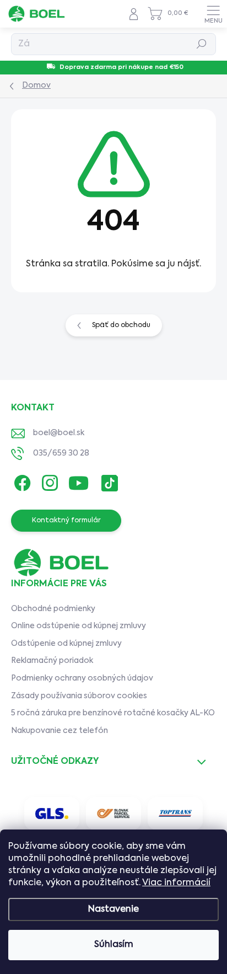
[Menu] (213, 14)
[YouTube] (78, 481)
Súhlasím (113, 944)
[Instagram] (48, 481)
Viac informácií (176, 883)
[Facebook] (20, 481)
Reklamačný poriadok (52, 661)
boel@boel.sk (58, 433)
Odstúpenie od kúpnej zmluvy (66, 643)
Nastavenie (113, 909)
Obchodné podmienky (53, 609)
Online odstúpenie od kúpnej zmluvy (78, 626)
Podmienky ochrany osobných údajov (82, 678)
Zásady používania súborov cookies (79, 696)
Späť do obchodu (121, 325)
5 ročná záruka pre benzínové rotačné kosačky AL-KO (113, 713)
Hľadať (202, 44)
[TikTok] (107, 481)
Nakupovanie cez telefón (59, 731)
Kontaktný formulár (66, 520)
